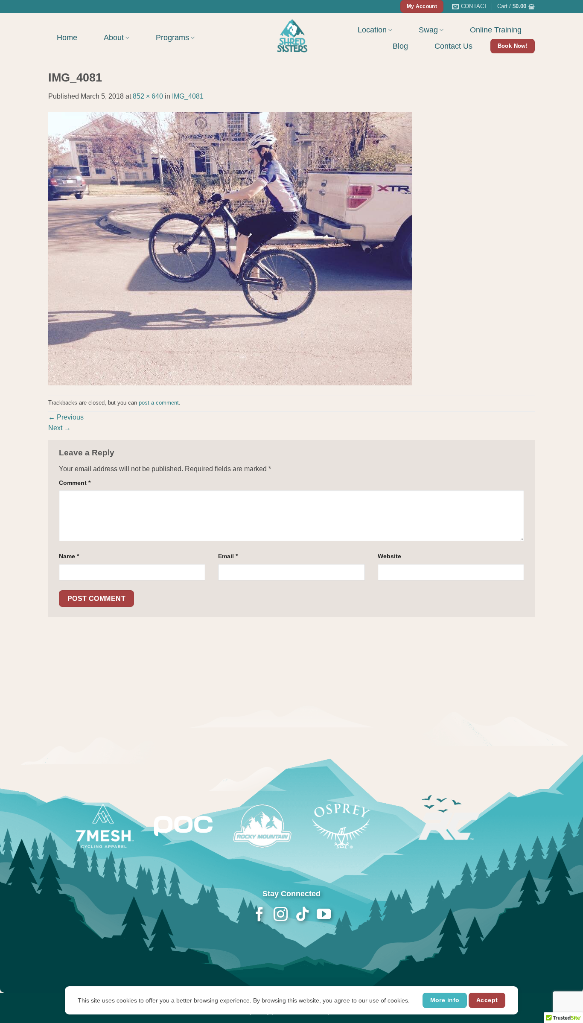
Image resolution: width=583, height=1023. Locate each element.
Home (67, 37)
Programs (172, 37)
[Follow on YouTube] (323, 915)
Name (69, 556)
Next (59, 427)
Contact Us (453, 46)
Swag (428, 30)
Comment (74, 482)
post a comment (159, 402)
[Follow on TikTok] (302, 915)
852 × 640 (148, 96)
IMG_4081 (188, 96)
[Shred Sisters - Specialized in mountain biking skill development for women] (291, 35)
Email (228, 556)
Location (372, 30)
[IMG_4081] (230, 248)
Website (389, 556)
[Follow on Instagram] (281, 915)
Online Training (496, 30)
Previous (66, 417)
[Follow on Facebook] (259, 915)
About (114, 37)
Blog (400, 46)
